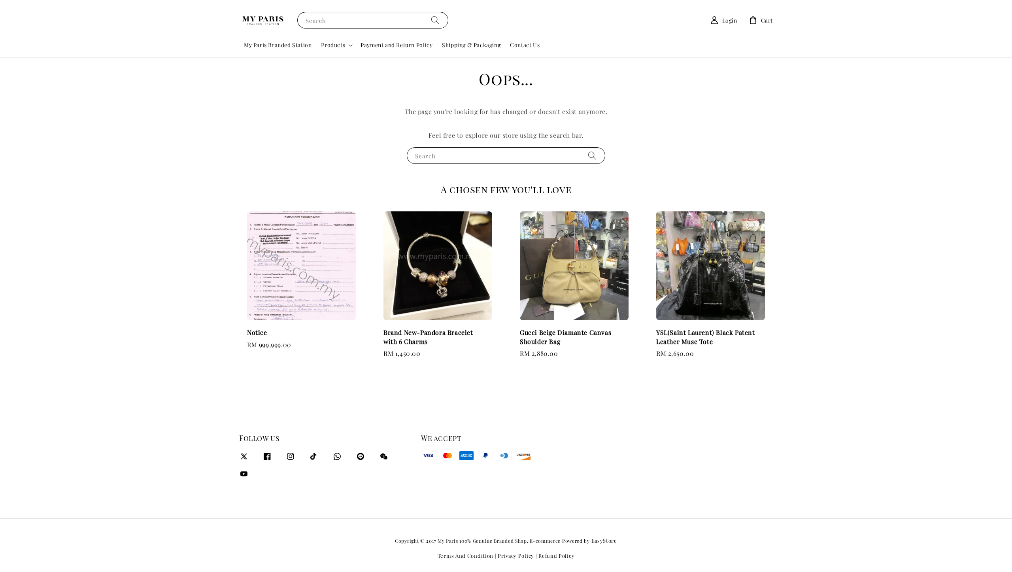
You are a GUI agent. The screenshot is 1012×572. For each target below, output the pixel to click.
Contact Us (525, 45)
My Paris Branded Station (278, 45)
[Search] (435, 20)
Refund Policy (556, 555)
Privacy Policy (516, 555)
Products (333, 45)
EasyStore (604, 540)
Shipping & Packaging (471, 45)
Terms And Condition (465, 555)
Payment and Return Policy (396, 45)
